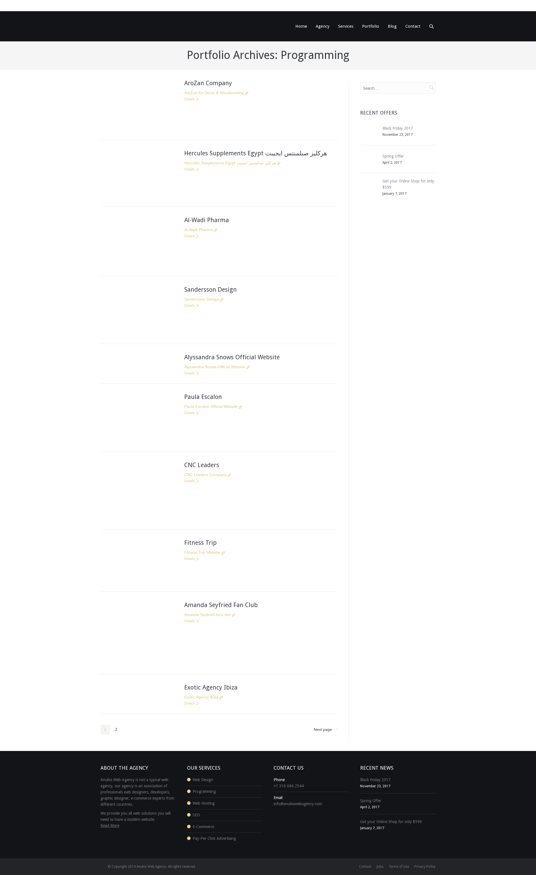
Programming (204, 791)
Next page (323, 729)
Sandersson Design (210, 289)
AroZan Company (208, 83)
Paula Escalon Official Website (211, 406)
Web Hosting (204, 803)
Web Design (203, 779)
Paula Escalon (203, 396)
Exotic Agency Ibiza (211, 687)
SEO (196, 815)
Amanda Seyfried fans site (207, 614)
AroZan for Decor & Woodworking (214, 93)
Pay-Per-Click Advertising (214, 838)
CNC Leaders (201, 465)
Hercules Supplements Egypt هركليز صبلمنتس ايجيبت (255, 153)
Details (189, 99)
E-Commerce (203, 826)
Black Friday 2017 (397, 128)
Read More (109, 825)
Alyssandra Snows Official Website (232, 357)
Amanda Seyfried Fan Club (221, 604)
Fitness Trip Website (202, 552)
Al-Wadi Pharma (206, 220)
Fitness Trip (200, 542)
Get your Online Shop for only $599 (391, 821)
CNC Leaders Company (205, 474)
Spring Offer (393, 156)
